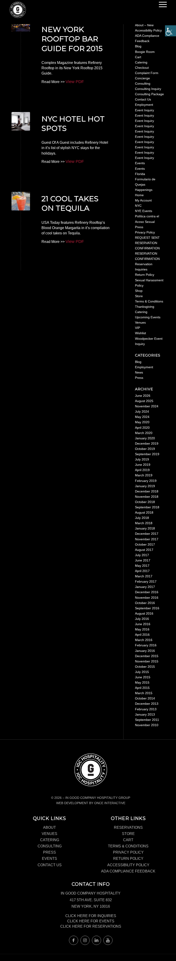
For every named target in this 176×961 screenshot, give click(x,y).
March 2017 (143, 576)
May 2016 (142, 629)
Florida (140, 174)
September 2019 (147, 454)
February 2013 (146, 709)
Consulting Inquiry (148, 89)
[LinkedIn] (96, 940)
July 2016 (142, 619)
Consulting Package (149, 94)
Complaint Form (146, 73)
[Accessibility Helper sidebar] (170, 30)
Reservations (128, 827)
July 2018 (142, 518)
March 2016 (143, 640)
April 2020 (142, 427)
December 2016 (146, 592)
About (49, 827)
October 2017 (145, 544)
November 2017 (146, 539)
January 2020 (145, 438)
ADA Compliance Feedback (128, 871)
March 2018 (143, 523)
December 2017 (146, 533)
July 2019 (142, 459)
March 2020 (143, 433)
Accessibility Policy (148, 30)
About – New (144, 25)
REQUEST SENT (147, 237)
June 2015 (142, 677)
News (139, 372)
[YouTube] (107, 940)
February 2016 (146, 645)
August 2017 (144, 550)
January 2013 (145, 714)
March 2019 (143, 475)
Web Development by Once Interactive (90, 803)
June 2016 (142, 624)
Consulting (142, 83)
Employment (144, 104)
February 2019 (146, 481)
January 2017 (145, 587)
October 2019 (145, 449)
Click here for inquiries (90, 916)
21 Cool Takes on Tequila (70, 203)
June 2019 (142, 464)
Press (139, 227)
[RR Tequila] (20, 201)
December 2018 (146, 491)
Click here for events (90, 921)
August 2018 (144, 512)
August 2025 (144, 401)
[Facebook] (73, 940)
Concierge (142, 78)
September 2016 (147, 608)
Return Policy (144, 274)
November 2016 (146, 597)
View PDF (75, 81)
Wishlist (140, 333)
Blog (138, 46)
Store (139, 296)
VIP (137, 328)
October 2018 (145, 502)
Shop (139, 291)
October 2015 (145, 666)
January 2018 (145, 528)
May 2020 (142, 422)
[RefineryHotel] (20, 121)
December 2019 (146, 443)
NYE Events (143, 211)
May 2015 (142, 682)
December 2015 (146, 656)
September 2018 (147, 507)
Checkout (142, 67)
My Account (143, 200)
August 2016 (144, 613)
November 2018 (146, 496)
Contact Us (143, 99)
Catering (141, 62)
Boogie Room (145, 52)
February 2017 (146, 581)
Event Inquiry (144, 110)
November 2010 (146, 725)
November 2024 (146, 406)
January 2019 (145, 486)
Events (140, 163)
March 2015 (143, 693)
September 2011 (147, 720)
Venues (140, 322)
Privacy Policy (145, 232)
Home (139, 195)
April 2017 (142, 571)
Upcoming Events (147, 317)
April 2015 (142, 688)
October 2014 (145, 698)
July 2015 (142, 672)
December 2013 (146, 703)
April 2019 (142, 470)
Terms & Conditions (149, 301)
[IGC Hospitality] (17, 11)
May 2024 (142, 417)
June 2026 (142, 395)
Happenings (143, 190)
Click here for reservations (90, 926)
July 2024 (142, 411)
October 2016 (145, 603)
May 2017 (142, 565)
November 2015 (146, 661)
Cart (138, 57)
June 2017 (142, 560)
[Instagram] (85, 940)
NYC (138, 205)
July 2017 (142, 555)
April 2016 (142, 634)
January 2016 (145, 651)
